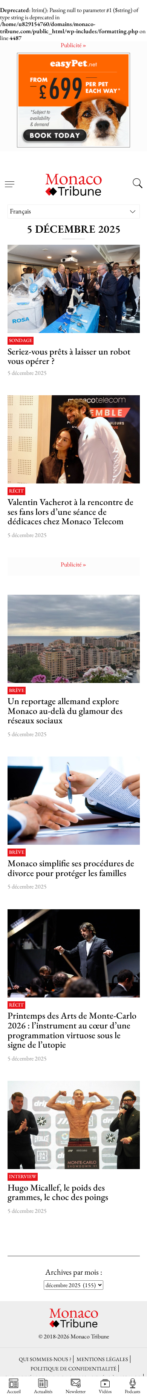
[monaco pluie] (74, 639)
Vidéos (105, 1391)
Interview (22, 1177)
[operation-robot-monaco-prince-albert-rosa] (74, 289)
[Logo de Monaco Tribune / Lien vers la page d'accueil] (73, 183)
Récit (16, 491)
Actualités (43, 1391)
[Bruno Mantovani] (74, 953)
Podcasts (132, 1391)
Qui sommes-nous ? (45, 1359)
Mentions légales (102, 1359)
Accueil (14, 1391)
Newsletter (76, 1391)
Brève (16, 691)
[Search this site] (137, 184)
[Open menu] (9, 179)
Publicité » (73, 45)
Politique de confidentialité (73, 1368)
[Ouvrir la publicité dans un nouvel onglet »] (73, 100)
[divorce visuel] (74, 801)
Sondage (20, 341)
